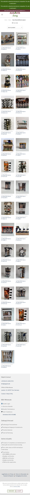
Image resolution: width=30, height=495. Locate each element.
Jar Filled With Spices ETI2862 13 (6, 218)
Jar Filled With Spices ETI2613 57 (21, 303)
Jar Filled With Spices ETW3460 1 (6, 366)
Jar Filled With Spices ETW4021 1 (6, 48)
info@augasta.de (5, 383)
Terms (17, 474)
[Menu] (2, 14)
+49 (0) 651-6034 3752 (7, 381)
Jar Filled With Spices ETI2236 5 (6, 324)
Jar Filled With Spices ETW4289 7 (21, 133)
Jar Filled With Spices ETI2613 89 (6, 133)
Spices (9, 20)
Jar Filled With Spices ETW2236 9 (6, 154)
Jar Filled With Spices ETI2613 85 (6, 345)
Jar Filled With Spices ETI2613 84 (21, 345)
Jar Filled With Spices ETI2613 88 (21, 175)
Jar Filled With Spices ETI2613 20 (6, 260)
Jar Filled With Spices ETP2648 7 (21, 218)
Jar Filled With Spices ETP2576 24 (6, 175)
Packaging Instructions (21, 476)
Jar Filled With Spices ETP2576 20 (21, 70)
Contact (3, 393)
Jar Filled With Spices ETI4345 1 (21, 48)
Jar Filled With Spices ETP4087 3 (21, 197)
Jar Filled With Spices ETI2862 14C (6, 91)
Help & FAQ (9, 393)
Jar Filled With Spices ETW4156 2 (21, 239)
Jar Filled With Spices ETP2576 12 (21, 112)
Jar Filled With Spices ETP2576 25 (21, 324)
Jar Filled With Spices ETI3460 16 (6, 70)
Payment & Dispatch (8, 476)
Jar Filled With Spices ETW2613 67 (21, 281)
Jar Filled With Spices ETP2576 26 (6, 303)
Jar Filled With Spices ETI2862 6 (21, 260)
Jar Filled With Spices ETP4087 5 (6, 239)
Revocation (24, 474)
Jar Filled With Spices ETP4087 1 (21, 154)
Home (6, 20)
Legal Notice (5, 474)
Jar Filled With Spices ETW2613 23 (6, 112)
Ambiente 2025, (9, 414)
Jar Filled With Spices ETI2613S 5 (6, 281)
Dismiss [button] (18, 3)
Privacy (12, 474)
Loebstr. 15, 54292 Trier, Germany (10, 390)
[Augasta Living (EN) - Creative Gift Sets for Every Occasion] (15, 14)
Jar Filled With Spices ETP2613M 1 (6, 197)
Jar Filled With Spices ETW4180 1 (21, 91)
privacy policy (17, 486)
